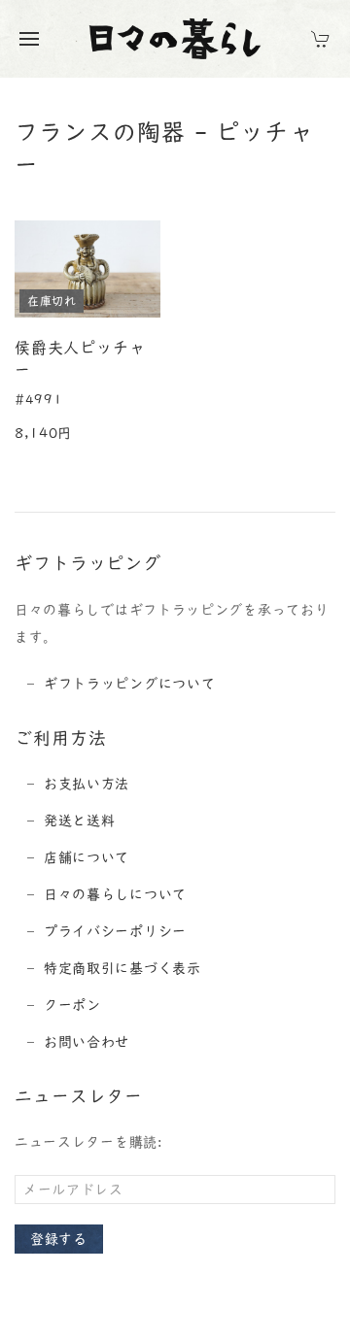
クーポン (72, 1005)
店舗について (86, 857)
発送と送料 (80, 820)
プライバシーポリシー (115, 931)
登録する (59, 1239)
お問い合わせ (86, 1042)
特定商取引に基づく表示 (122, 968)
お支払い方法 (86, 783)
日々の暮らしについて (115, 894)
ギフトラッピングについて (129, 683)
